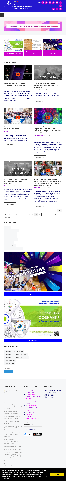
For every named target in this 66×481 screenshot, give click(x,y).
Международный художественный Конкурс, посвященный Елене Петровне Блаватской (13, 428)
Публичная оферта (10, 245)
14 (51, 214)
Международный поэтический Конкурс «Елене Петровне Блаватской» (12, 434)
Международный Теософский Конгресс (11, 422)
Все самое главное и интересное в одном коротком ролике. (16, 128)
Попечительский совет (11, 239)
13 (47, 214)
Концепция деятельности (12, 230)
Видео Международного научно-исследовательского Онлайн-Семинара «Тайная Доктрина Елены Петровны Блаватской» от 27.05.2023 (47, 182)
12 (43, 214)
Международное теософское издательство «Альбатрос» (11, 412)
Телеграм (28, 398)
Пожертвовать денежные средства (14, 351)
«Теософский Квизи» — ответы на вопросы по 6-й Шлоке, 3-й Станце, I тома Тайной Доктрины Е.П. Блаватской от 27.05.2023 (48, 130)
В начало (7, 214)
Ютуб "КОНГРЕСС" (30, 412)
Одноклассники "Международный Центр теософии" (32, 401)
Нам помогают (9, 242)
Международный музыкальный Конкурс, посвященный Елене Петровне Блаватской (12, 441)
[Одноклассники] (46, 2)
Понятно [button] (57, 474)
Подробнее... (10, 104)
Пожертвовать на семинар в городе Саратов (17, 357)
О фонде (8, 227)
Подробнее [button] (6, 478)
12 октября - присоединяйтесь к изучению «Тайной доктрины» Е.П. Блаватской (46, 85)
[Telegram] (53, 2)
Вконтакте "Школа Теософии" (33, 396)
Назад (15, 214)
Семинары (7, 210)
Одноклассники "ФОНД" (32, 405)
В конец (7, 217)
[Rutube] (60, 5)
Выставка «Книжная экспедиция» (12, 446)
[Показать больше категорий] (59, 210)
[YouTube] (50, 2)
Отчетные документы (11, 236)
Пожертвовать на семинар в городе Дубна (16, 354)
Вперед (57, 214)
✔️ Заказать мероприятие (10, 396)
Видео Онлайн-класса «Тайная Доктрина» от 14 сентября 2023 (15, 84)
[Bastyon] (60, 2)
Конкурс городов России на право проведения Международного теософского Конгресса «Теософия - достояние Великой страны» (13, 454)
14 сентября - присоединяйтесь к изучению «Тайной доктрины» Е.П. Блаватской (16, 181)
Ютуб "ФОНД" (29, 414)
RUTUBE (28, 411)
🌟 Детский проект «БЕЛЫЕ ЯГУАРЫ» (11, 392)
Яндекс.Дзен (29, 416)
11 (39, 214)
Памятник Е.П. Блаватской (10, 460)
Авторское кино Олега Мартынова (13, 449)
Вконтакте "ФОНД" (30, 394)
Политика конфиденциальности (14, 248)
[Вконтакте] (42, 2)
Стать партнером (10, 363)
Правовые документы (11, 233)
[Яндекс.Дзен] (57, 2)
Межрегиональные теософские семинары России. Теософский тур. (13, 417)
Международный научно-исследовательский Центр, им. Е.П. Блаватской (13, 406)
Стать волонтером (10, 360)
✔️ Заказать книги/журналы (11, 402)
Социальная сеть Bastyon (32, 418)
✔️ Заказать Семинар (9, 399)
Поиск (9, 372)
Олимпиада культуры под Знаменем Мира (10, 464)
